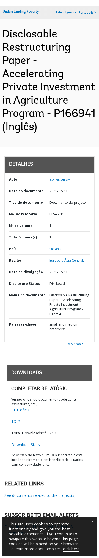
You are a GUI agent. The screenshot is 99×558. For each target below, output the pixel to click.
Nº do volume (20, 225)
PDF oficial (21, 409)
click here (71, 548)
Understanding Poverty (21, 11)
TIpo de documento (26, 202)
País (12, 248)
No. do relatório (23, 214)
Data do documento (26, 191)
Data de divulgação (26, 272)
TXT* (16, 421)
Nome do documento (27, 295)
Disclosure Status (24, 283)
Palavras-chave (22, 324)
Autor (14, 179)
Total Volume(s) (23, 237)
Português (86, 12)
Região (15, 260)
